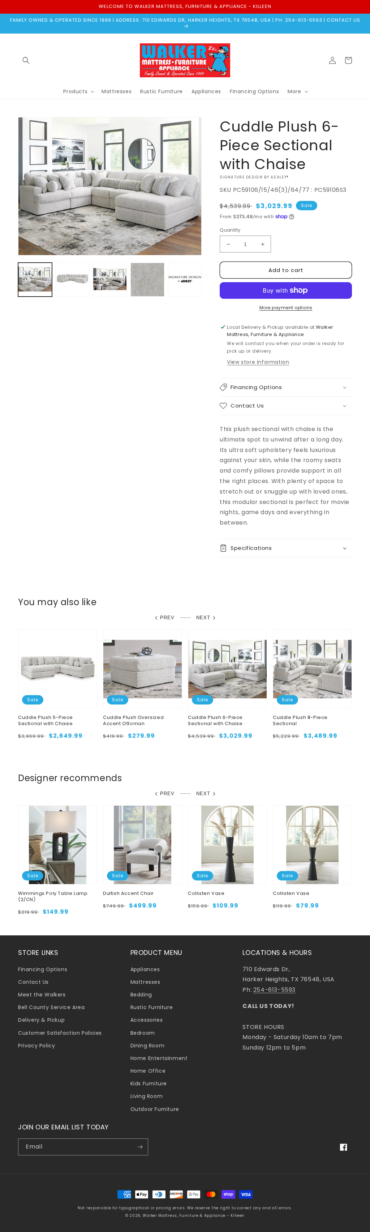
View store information (258, 362)
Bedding (141, 994)
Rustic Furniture (151, 1007)
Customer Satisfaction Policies (60, 1033)
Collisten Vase (206, 894)
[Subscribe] (140, 1146)
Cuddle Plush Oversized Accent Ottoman (133, 721)
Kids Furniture (148, 1083)
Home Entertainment (159, 1058)
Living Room (146, 1096)
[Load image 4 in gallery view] (147, 280)
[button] (26, 60)
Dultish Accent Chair (128, 894)
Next (203, 617)
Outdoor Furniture (154, 1109)
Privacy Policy (36, 1045)
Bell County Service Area (51, 1007)
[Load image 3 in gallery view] (110, 280)
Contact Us (33, 982)
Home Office (148, 1070)
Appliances (145, 969)
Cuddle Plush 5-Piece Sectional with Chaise (45, 721)
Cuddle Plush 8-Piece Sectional (300, 721)
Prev (167, 617)
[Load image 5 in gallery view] (185, 280)
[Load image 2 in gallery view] (73, 280)
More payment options (286, 308)
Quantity (230, 230)
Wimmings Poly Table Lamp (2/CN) (52, 897)
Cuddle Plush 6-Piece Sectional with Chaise (215, 721)
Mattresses (145, 982)
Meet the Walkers (42, 994)
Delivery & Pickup (41, 1020)
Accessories (146, 1020)
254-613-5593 (274, 990)
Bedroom (142, 1033)
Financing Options (42, 969)
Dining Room (147, 1045)
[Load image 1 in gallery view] (35, 280)
